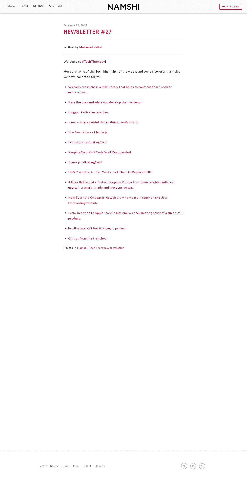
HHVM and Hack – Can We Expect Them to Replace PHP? (110, 172)
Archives (56, 5)
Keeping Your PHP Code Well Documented (99, 152)
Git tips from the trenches (87, 238)
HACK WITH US (230, 6)
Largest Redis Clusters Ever (88, 112)
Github (38, 5)
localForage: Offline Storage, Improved (97, 228)
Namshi (82, 247)
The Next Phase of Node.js (87, 132)
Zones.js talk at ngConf (85, 162)
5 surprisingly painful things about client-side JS (103, 122)
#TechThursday (93, 61)
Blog (11, 5)
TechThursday (98, 247)
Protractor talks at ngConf (87, 142)
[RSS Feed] (202, 466)
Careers (100, 466)
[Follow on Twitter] (184, 466)
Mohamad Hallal (90, 47)
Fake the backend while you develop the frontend (104, 102)
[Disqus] (123, 302)
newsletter (116, 247)
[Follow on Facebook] (193, 466)
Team (24, 5)
